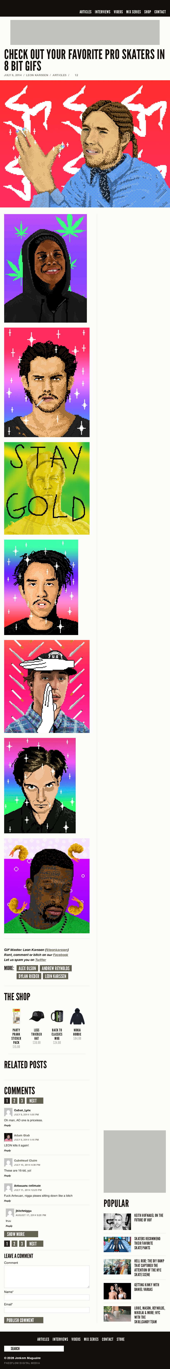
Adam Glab (22, 1135)
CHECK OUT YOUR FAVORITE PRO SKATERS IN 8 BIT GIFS (84, 60)
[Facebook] (130, 5)
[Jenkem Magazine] (33, 8)
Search (7, 1349)
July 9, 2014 (13, 75)
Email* (8, 1304)
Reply (7, 1125)
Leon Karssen (37, 75)
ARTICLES (86, 11)
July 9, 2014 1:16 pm (26, 1139)
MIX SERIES (133, 11)
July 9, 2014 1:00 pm (26, 1114)
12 (74, 75)
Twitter (40, 960)
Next (33, 1101)
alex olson (27, 968)
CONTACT (160, 11)
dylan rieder (29, 976)
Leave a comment (18, 1256)
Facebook (60, 955)
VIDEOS (118, 11)
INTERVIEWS (102, 11)
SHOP (147, 11)
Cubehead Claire (25, 1160)
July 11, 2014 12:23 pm (28, 1190)
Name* (8, 1292)
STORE (121, 1339)
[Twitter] (136, 5)
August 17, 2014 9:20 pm (31, 1215)
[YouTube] (152, 5)
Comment (11, 1262)
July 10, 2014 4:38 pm (27, 1164)
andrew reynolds (56, 968)
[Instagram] (143, 5)
